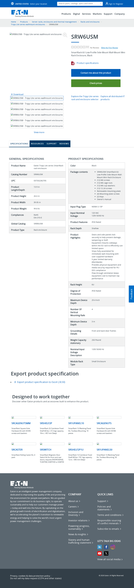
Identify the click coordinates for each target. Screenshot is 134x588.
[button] (96, 83)
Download (18, 94)
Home (13, 22)
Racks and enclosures (90, 22)
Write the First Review (109, 48)
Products (24, 22)
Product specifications (87, 63)
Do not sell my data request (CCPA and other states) (36, 578)
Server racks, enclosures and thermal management (54, 22)
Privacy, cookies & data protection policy (30, 575)
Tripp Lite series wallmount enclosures (28, 24)
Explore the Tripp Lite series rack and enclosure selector (85, 98)
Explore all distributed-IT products (113, 98)
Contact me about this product (96, 72)
